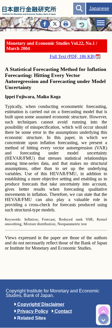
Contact (62, 311)
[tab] (100, 22)
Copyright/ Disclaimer (40, 304)
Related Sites (31, 318)
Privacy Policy (32, 311)
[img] (103, 311)
